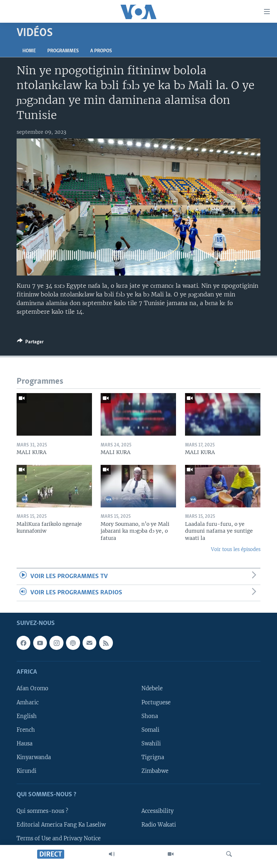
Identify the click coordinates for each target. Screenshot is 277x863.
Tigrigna (152, 757)
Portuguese (156, 702)
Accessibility (157, 811)
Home (29, 51)
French (26, 730)
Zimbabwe (154, 771)
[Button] (30, 343)
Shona (149, 716)
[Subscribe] (89, 643)
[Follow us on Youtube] (40, 643)
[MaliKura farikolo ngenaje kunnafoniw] (54, 486)
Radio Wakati (158, 825)
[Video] (170, 854)
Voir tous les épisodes (235, 549)
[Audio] (112, 854)
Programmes (63, 51)
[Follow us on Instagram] (56, 643)
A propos (101, 51)
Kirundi (26, 771)
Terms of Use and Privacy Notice (59, 839)
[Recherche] (229, 854)
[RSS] (106, 643)
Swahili (151, 743)
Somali (150, 730)
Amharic (28, 702)
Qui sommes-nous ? (42, 811)
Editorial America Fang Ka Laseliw (61, 825)
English (27, 716)
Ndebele (152, 689)
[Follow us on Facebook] (23, 643)
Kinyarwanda (34, 757)
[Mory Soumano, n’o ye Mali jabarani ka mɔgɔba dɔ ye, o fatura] (138, 486)
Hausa (24, 743)
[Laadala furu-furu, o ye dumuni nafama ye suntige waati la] (222, 486)
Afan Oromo (32, 689)
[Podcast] (73, 643)
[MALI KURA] (54, 414)
